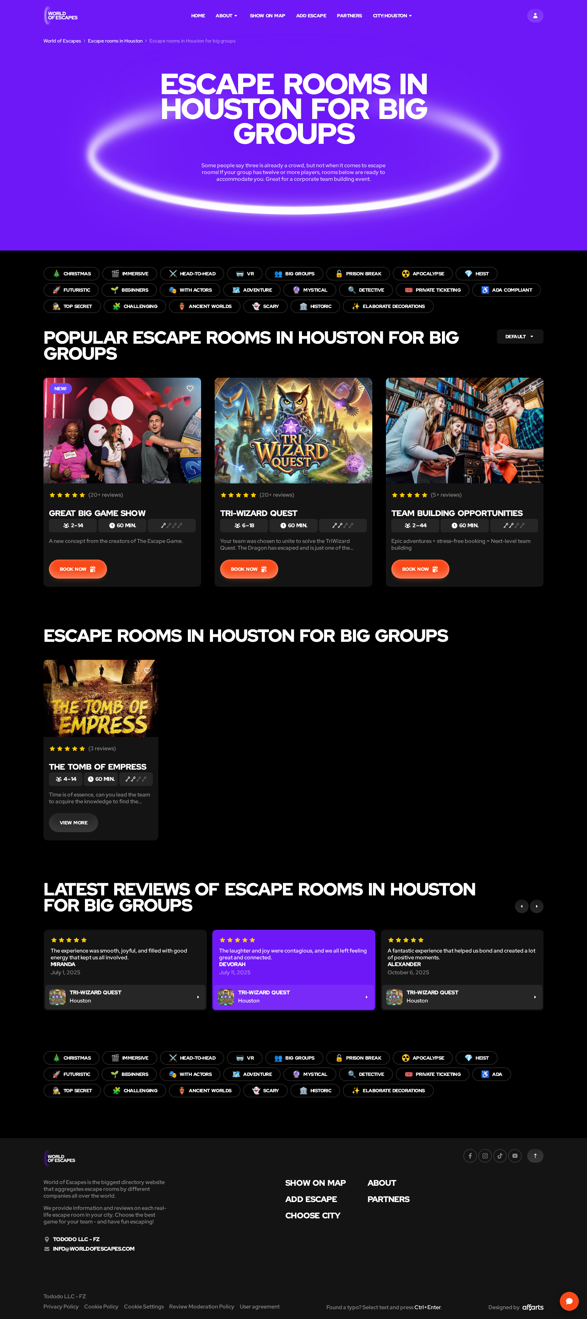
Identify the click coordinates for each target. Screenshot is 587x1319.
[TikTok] (500, 1156)
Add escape (311, 15)
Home (198, 15)
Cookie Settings (144, 1306)
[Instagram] (485, 1156)
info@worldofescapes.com (93, 1249)
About (224, 16)
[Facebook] (470, 1156)
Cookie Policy (101, 1306)
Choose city (312, 1216)
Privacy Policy (61, 1306)
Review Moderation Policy (201, 1306)
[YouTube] (515, 1156)
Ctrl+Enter (427, 1307)
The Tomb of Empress (97, 766)
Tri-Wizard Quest (258, 513)
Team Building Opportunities (456, 513)
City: (390, 16)
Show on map (267, 15)
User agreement (260, 1306)
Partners (349, 15)
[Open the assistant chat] (569, 1301)
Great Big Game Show (97, 513)
